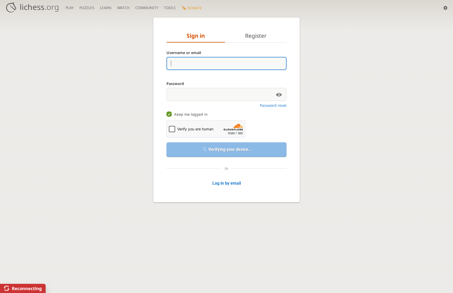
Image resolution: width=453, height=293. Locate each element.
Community (146, 7)
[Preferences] (445, 8)
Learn (105, 7)
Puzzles (86, 7)
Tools (170, 7)
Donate (194, 8)
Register (256, 35)
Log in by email (226, 183)
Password (175, 83)
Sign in (196, 35)
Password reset (273, 105)
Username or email (183, 52)
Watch (123, 7)
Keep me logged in (191, 114)
